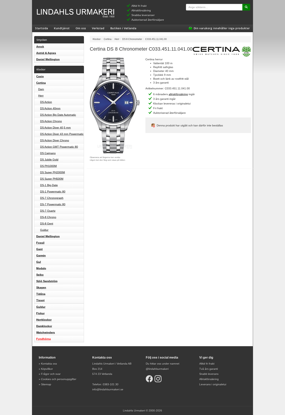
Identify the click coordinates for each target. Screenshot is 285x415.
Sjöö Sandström (46, 281)
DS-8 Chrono (48, 217)
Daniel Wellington (48, 59)
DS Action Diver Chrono (54, 140)
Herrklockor (44, 319)
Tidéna (40, 293)
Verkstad (98, 28)
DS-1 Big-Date (49, 185)
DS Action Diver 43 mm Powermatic (62, 133)
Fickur (40, 313)
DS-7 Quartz (47, 210)
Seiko (40, 274)
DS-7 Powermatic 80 (52, 204)
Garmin (41, 255)
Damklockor (44, 326)
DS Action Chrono (51, 121)
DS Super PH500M (51, 178)
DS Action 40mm (50, 108)
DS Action (46, 102)
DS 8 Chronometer (132, 39)
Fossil (40, 242)
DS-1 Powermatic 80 (52, 191)
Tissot (40, 300)
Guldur (44, 229)
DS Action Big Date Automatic (58, 114)
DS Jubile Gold (49, 159)
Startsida (41, 28)
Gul (38, 261)
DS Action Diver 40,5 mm (55, 127)
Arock (40, 46)
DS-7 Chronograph (51, 197)
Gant (39, 249)
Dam (41, 89)
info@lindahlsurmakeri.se (107, 389)
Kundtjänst (62, 28)
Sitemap (46, 384)
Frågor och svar (51, 373)
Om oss (81, 28)
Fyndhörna (43, 338)
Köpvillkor (47, 368)
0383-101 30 (110, 384)
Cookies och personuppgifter (58, 379)
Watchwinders (45, 332)
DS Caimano (48, 153)
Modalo (41, 268)
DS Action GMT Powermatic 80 (59, 146)
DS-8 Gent (46, 223)
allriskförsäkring (178, 94)
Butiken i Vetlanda (123, 28)
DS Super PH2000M (52, 172)
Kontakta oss (49, 363)
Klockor (97, 39)
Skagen (41, 287)
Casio (40, 76)
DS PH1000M (48, 165)
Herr (41, 95)
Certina (41, 82)
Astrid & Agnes (46, 52)
